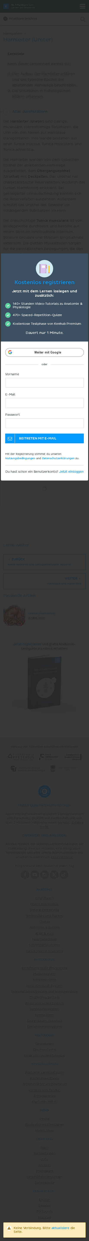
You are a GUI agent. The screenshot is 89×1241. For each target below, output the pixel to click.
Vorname (12, 374)
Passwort (12, 414)
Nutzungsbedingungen (20, 458)
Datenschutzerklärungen (58, 458)
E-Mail (10, 394)
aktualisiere (60, 1228)
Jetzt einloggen (71, 471)
